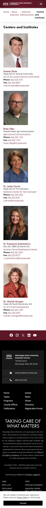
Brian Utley (8, 128)
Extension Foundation (34, 485)
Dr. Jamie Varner (11, 186)
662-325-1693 (17, 310)
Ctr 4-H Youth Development (16, 307)
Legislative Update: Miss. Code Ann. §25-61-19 (33, 491)
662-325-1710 (14, 140)
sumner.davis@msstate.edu (16, 85)
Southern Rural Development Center (20, 249)
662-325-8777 (14, 255)
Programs (8, 400)
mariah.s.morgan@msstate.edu (18, 315)
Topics (7, 396)
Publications (9, 408)
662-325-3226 (17, 194)
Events (28, 393)
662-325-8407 (14, 82)
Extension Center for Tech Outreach (20, 191)
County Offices (11, 404)
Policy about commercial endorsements (8, 491)
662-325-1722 (17, 137)
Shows (28, 400)
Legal (4, 481)
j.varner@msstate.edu (13, 200)
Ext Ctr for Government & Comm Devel (21, 76)
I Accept (23, 503)
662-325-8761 (14, 197)
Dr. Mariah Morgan (13, 301)
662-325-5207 (14, 312)
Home (6, 11)
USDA (27, 481)
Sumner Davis (10, 71)
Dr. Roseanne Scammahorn (17, 243)
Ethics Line (6, 485)
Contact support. (33, 474)
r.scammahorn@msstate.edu (16, 258)
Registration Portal (33, 408)
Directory (29, 404)
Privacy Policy (22, 497)
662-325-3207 (17, 252)
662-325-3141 (17, 79)
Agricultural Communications (17, 134)
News (27, 396)
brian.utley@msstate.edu (15, 143)
